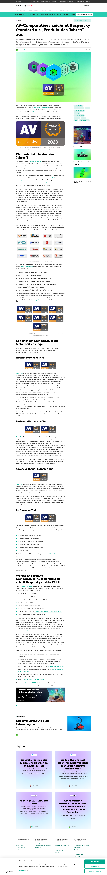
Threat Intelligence (78, 854)
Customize (94, 866)
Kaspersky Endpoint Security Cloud (43, 845)
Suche (89, 20)
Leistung (77, 113)
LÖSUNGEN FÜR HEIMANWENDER (24, 839)
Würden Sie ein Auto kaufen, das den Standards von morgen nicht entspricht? (82, 163)
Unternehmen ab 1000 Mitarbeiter (83, 1)
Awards (19, 20)
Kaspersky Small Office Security (54, 182)
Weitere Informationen (59, 10)
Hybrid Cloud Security (79, 849)
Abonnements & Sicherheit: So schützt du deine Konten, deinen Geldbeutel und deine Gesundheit (73, 806)
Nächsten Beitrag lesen (22, 716)
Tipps (34, 754)
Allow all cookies (95, 861)
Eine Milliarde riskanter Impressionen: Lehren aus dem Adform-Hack (34, 763)
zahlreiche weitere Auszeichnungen (33, 679)
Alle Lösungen (19, 849)
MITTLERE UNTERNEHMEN (61, 839)
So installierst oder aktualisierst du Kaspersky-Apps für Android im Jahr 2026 (82, 181)
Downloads (43, 10)
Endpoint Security (78, 847)
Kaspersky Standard (35, 161)
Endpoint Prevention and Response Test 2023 (48, 611)
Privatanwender (36, 1)
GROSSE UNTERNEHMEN (80, 839)
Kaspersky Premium (22, 180)
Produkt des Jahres (79, 115)
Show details (22, 870)
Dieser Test (19, 373)
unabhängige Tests (84, 120)
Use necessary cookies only (95, 871)
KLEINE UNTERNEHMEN (41, 839)
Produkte (77, 118)
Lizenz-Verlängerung (34, 10)
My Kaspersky (86, 5)
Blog (68, 10)
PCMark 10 (51, 554)
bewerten (47, 530)
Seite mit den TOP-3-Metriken (33, 683)
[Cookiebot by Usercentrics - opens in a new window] (9, 872)
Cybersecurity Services (79, 843)
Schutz (83, 118)
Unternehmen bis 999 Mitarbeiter (66, 1)
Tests (76, 120)
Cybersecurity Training (79, 852)
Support (50, 10)
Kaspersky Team (22, 49)
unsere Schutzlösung (26, 266)
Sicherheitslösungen (20, 10)
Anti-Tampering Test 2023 (56, 666)
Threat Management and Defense (81, 845)
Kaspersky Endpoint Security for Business (28, 182)
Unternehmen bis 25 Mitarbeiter (49, 1)
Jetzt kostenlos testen (84, 14)
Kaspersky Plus (52, 178)
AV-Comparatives (36, 112)
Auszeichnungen (28, 631)
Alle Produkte (38, 847)
